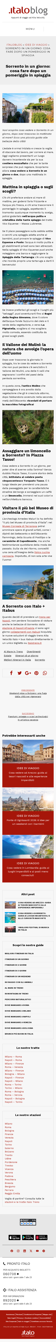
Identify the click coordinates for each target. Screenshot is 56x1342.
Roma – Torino (13, 1084)
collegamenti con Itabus (25, 631)
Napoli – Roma (13, 1060)
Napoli (8, 1141)
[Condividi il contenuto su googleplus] (28, 673)
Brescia (9, 1183)
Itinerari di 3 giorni (15, 971)
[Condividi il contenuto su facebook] (11, 673)
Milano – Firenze (14, 1063)
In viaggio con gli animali (19, 982)
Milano (8, 1123)
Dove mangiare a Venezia (18, 1022)
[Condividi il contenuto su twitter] (19, 673)
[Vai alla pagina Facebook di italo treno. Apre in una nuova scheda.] (12, 1251)
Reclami (19, 1314)
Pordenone (11, 1162)
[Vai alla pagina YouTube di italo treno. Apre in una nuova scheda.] (37, 1251)
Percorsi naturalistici (18, 999)
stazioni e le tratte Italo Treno (22, 1202)
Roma (8, 1127)
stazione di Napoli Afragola (18, 628)
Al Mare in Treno (13, 651)
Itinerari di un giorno (26, 655)
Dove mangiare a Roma (17, 1005)
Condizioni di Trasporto (32, 1314)
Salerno (9, 1148)
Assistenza (10, 1314)
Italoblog (14, 44)
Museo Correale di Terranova (19, 526)
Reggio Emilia (12, 1193)
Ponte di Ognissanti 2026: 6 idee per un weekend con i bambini (28, 822)
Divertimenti (33, 651)
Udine (8, 1158)
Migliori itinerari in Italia (19, 953)
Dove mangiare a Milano (18, 1011)
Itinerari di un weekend (18, 976)
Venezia (9, 1137)
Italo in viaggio (23, 1321)
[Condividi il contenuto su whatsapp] (45, 673)
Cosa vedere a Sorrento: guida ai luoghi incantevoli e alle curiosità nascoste (34, 915)
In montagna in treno (16, 994)
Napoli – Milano (14, 1081)
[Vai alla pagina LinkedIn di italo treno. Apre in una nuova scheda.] (24, 1251)
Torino (8, 1144)
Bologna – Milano (15, 1074)
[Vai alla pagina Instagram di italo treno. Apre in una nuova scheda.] (18, 1251)
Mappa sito (47, 1314)
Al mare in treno (14, 988)
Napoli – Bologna (15, 1098)
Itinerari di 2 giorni (15, 965)
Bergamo (10, 1186)
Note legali (11, 1318)
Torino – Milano (13, 1088)
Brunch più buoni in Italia (19, 1034)
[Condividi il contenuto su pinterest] (36, 673)
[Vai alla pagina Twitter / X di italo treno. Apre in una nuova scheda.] (31, 1251)
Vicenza (9, 1169)
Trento (8, 1155)
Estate (7, 655)
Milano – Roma (13, 1056)
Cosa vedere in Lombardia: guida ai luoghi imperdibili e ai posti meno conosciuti (28, 871)
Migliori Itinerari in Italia (17, 659)
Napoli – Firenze (14, 1077)
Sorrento (40, 659)
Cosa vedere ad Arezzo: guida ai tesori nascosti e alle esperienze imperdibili (28, 776)
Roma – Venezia (14, 1067)
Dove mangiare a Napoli (18, 1017)
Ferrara (9, 1190)
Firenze (9, 1134)
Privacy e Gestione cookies (27, 1318)
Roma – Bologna (14, 1091)
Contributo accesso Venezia (41, 1321)
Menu (30, 28)
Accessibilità (45, 1318)
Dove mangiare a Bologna (19, 1028)
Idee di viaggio (36, 44)
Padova (9, 1176)
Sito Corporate (11, 1321)
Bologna (9, 1130)
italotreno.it (35, 643)
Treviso (9, 1165)
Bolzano (9, 1151)
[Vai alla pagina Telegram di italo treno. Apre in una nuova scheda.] (43, 1251)
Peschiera (10, 1179)
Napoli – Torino (13, 1102)
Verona (9, 1172)
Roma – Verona (13, 1095)
